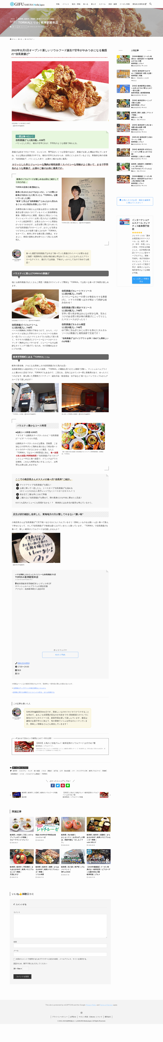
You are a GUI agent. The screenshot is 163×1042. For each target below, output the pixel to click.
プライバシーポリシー (60, 1017)
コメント (16, 912)
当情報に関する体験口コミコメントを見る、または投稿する (34, 692)
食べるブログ (22, 26)
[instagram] (81, 1013)
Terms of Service (106, 1005)
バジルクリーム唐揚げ (33, 774)
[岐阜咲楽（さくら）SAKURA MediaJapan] (27, 4)
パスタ (44, 771)
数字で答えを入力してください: (35, 963)
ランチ (30, 771)
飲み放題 (67, 771)
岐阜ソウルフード (94, 771)
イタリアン (22, 771)
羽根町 (104, 771)
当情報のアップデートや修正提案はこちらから (29, 688)
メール (15, 951)
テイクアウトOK (82, 771)
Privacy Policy (91, 1005)
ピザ (61, 771)
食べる (15, 26)
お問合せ (73, 1017)
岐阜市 (15, 771)
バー (73, 771)
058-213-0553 (23, 663)
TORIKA (44, 774)
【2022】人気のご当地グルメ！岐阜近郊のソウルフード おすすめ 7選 (65, 744)
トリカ (22, 774)
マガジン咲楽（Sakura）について (90, 1017)
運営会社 (108, 1017)
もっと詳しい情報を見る (141, 280)
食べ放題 (37, 771)
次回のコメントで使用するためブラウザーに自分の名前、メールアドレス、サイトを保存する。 (52, 959)
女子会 (56, 771)
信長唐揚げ (14, 774)
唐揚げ (50, 771)
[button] (150, 4)
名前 (15, 942)
